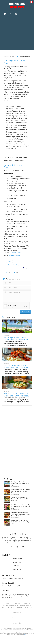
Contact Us (17, 613)
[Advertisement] (17, 33)
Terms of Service (17, 618)
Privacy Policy (17, 623)
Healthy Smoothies (13, 265)
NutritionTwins (15, 253)
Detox (9, 261)
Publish (26, 312)
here (25, 634)
